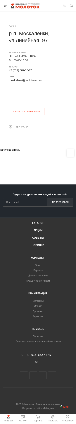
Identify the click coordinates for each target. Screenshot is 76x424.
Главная (8, 420)
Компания (38, 258)
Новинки (38, 245)
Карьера (38, 270)
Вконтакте (13, 95)
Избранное (68, 420)
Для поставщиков (38, 275)
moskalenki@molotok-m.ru (25, 80)
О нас (38, 265)
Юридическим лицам (38, 280)
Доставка (38, 311)
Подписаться (60, 202)
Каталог (23, 420)
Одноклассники (32, 95)
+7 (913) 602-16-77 (20, 70)
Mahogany (48, 408)
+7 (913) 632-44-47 (38, 354)
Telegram (23, 95)
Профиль (53, 420)
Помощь (38, 329)
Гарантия (38, 316)
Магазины (38, 300)
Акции (38, 230)
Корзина (38, 420)
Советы (38, 237)
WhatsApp (42, 95)
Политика (38, 336)
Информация (38, 293)
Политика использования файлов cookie (38, 341)
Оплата (38, 306)
